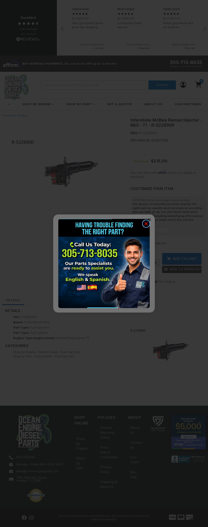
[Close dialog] (146, 223)
